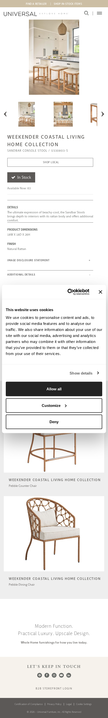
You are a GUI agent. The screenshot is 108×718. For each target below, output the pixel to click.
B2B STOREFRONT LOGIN (54, 688)
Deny (54, 422)
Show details (81, 373)
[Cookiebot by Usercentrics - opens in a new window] (67, 292)
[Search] (86, 13)
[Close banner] (100, 292)
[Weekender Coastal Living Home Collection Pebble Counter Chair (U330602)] (54, 473)
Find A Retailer (36, 4)
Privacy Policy (54, 704)
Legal (69, 704)
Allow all (54, 389)
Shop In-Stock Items (68, 4)
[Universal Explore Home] (36, 14)
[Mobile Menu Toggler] (99, 13)
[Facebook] (46, 675)
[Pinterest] (39, 675)
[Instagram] (54, 675)
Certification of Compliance (29, 704)
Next (102, 114)
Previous (5, 114)
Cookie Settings (84, 704)
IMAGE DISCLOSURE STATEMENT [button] (28, 260)
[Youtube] (61, 675)
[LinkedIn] (68, 675)
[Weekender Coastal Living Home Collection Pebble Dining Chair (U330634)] (54, 572)
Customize (51, 405)
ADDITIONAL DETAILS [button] (21, 275)
